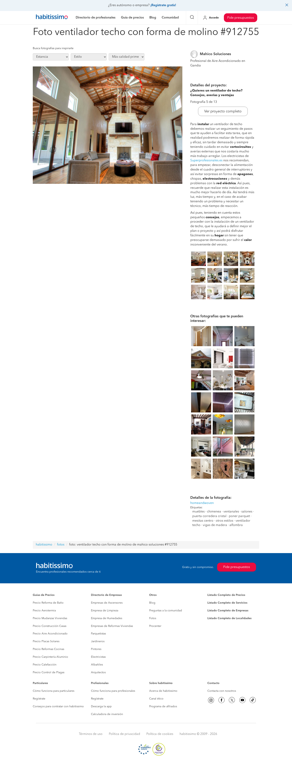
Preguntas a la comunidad (165, 610)
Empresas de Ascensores (107, 602)
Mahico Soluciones (215, 54)
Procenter (155, 626)
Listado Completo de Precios (226, 595)
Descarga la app (101, 706)
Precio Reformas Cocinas (48, 649)
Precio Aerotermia (44, 610)
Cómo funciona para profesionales (113, 691)
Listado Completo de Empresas (227, 610)
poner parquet (239, 516)
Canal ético (156, 698)
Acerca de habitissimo (163, 691)
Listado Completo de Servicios (227, 602)
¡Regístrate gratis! (163, 5)
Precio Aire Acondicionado (50, 633)
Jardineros (97, 641)
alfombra (236, 525)
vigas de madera (215, 525)
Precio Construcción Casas (49, 626)
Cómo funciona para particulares (53, 691)
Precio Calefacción (44, 664)
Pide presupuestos (240, 17)
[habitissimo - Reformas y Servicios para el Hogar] (52, 17)
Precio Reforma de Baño (48, 602)
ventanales (231, 511)
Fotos (152, 618)
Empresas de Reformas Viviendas (112, 626)
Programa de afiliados (163, 706)
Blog (152, 602)
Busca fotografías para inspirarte (53, 48)
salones (246, 511)
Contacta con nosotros (221, 691)
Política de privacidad (124, 734)
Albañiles (97, 664)
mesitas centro (202, 520)
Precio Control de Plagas (48, 672)
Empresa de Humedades (106, 618)
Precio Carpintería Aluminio (50, 657)
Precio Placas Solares (46, 641)
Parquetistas (98, 633)
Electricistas (98, 657)
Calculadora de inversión (107, 714)
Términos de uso (90, 734)
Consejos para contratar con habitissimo (58, 706)
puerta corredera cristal (209, 516)
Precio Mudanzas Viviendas (50, 618)
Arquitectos (98, 672)
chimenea (214, 511)
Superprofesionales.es (206, 160)
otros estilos (224, 520)
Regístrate (39, 698)
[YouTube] (242, 700)
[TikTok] (252, 700)
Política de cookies (159, 734)
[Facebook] (221, 700)
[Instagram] (211, 700)
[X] (231, 700)
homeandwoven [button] (202, 503)
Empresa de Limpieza (104, 610)
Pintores (96, 649)
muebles (198, 511)
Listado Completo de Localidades (229, 618)
